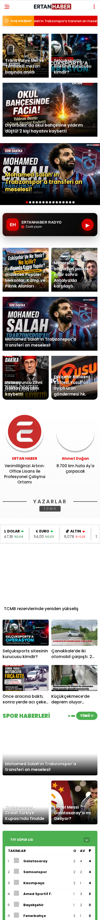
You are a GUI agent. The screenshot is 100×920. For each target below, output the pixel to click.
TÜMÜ (50, 508)
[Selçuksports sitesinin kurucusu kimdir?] (26, 633)
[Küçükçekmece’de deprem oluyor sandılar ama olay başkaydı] (74, 678)
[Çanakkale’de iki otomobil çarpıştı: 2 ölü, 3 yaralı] (74, 633)
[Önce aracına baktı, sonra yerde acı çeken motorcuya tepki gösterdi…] (26, 678)
